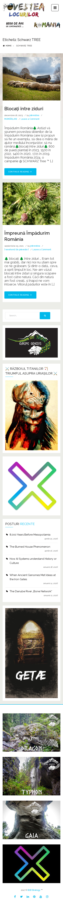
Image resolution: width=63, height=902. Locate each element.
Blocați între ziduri (23, 108)
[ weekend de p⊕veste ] (16, 249)
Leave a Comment (30, 119)
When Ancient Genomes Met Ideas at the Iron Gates (33, 577)
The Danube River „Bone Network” (31, 591)
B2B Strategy (34, 890)
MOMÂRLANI (10, 119)
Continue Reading (19, 172)
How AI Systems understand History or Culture (33, 561)
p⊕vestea (34, 115)
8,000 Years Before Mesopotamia (30, 534)
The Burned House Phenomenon (30, 546)
